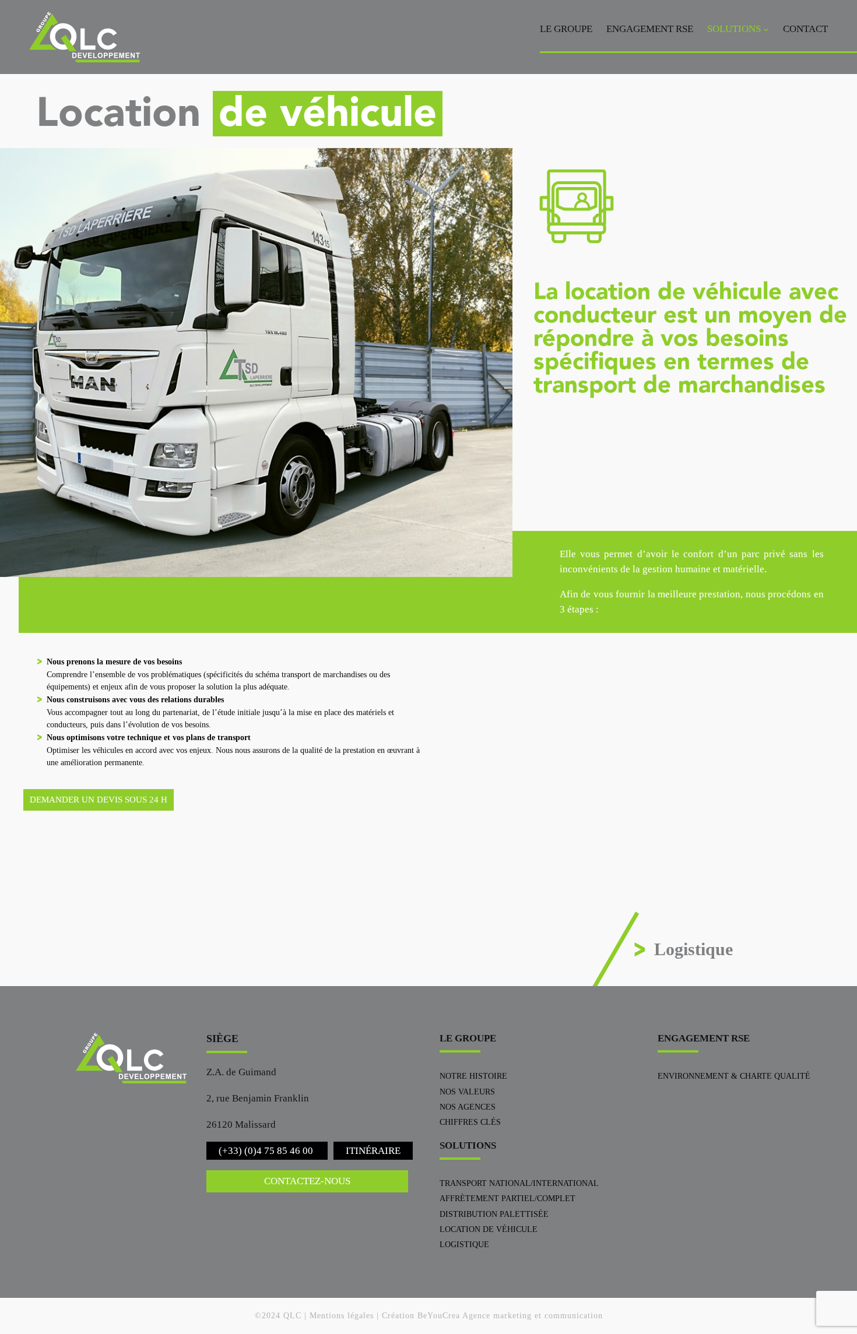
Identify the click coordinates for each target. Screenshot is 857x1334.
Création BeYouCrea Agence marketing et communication (492, 1315)
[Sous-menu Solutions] (766, 29)
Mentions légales (342, 1315)
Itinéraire (373, 1150)
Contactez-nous (307, 1181)
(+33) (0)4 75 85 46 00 (267, 1150)
